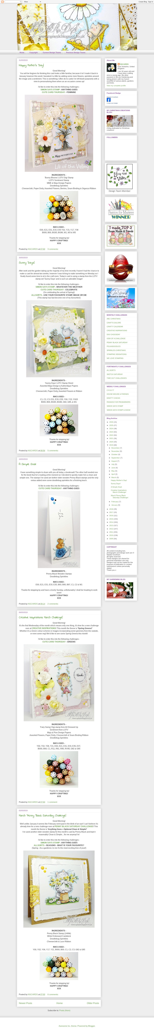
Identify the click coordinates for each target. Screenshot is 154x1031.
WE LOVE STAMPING (115, 358)
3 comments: (53, 249)
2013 (111, 525)
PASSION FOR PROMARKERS (118, 402)
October (114, 454)
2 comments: (53, 604)
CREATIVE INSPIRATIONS (44, 628)
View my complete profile (116, 86)
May (113, 471)
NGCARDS (124, 64)
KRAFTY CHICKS (113, 398)
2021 (111, 438)
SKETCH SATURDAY (115, 374)
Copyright (33, 52)
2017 (111, 512)
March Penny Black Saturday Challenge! (42, 816)
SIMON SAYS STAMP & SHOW (118, 410)
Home (22, 52)
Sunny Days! (27, 263)
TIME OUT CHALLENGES (117, 378)
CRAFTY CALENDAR (115, 327)
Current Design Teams (52, 52)
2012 (111, 529)
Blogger (91, 1026)
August (114, 461)
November (115, 451)
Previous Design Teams (75, 52)
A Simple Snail (27, 464)
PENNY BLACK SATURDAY (117, 342)
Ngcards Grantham (112, 97)
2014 (111, 522)
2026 (111, 422)
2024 (111, 428)
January (114, 505)
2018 (111, 509)
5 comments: (53, 451)
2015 (111, 519)
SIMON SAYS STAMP (50, 90)
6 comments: (53, 994)
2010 (111, 535)
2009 (111, 539)
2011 (111, 532)
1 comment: (53, 802)
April (113, 474)
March (114, 477)
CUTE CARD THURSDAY (53, 92)
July (113, 464)
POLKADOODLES (113, 346)
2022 (111, 435)
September (115, 458)
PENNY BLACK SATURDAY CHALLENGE (74, 826)
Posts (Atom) (64, 1010)
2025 (111, 425)
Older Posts (93, 1003)
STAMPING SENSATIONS (116, 354)
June (113, 468)
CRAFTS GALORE (114, 323)
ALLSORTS (36, 295)
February (115, 502)
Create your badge (112, 103)
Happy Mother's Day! (31, 65)
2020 (111, 442)
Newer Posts (25, 1003)
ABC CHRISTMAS (113, 319)
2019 (111, 445)
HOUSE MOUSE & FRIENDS (118, 394)
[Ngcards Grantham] (109, 101)
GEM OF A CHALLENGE (116, 338)
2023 (111, 432)
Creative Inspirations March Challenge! (41, 617)
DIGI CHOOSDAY (113, 334)
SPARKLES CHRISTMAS (116, 350)
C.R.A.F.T (110, 390)
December (115, 448)
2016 (111, 516)
